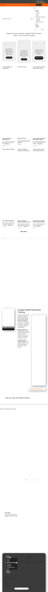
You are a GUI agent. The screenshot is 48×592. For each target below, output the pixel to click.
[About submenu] (39, 11)
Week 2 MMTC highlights (8, 220)
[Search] (42, 29)
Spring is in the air (22, 138)
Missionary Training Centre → (37, 388)
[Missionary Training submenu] (45, 17)
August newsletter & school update (7, 139)
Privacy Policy (32, 588)
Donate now (39, 4)
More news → (24, 231)
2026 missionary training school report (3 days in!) (39, 221)
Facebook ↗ (24, 59)
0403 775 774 (8, 584)
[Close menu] (35, 8)
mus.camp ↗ (9, 57)
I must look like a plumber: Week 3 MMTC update (39, 139)
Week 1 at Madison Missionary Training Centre (24, 221)
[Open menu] (32, 19)
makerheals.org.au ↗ (39, 58)
